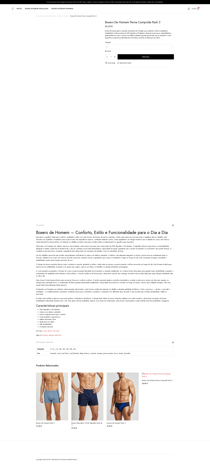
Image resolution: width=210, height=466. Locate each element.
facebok (45, 335)
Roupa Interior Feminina (62, 8)
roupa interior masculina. (51, 331)
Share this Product (125, 63)
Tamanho (108, 42)
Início (19, 8)
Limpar (109, 51)
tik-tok (59, 335)
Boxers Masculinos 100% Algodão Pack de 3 (86, 424)
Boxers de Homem (63, 16)
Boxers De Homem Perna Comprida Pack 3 (157, 380)
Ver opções (66, 375)
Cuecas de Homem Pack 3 (116, 423)
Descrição (40, 225)
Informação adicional (44, 342)
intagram (52, 335)
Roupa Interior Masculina (36, 8)
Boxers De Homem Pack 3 (45, 423)
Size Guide (111, 63)
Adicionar (145, 57)
